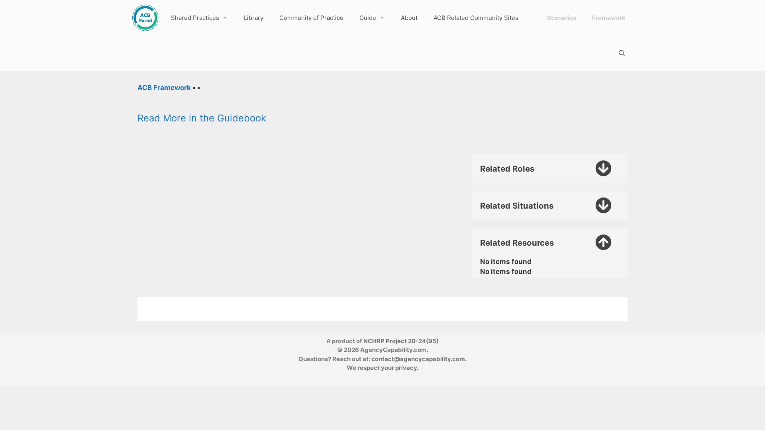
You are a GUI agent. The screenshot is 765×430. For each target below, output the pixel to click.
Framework (609, 18)
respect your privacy (387, 367)
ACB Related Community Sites (476, 18)
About (409, 18)
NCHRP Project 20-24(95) (401, 341)
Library (253, 18)
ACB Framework (164, 88)
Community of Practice (311, 18)
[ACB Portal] (145, 17)
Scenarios (561, 18)
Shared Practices (195, 18)
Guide (367, 18)
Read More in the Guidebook (201, 118)
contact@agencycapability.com (418, 359)
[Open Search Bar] (622, 53)
